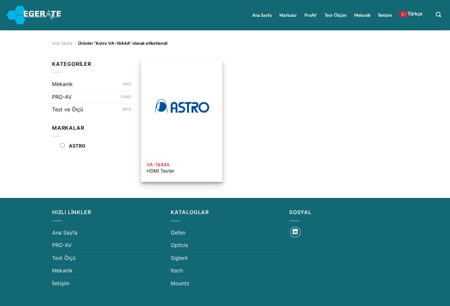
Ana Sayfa (262, 15)
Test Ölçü (63, 258)
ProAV (310, 15)
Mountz (180, 283)
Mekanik (362, 15)
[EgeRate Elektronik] (34, 15)
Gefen (178, 232)
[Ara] (438, 14)
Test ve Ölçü (67, 109)
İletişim (385, 15)
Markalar (288, 15)
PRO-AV (62, 97)
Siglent (179, 258)
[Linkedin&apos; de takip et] (295, 232)
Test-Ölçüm (335, 15)
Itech (177, 270)
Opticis (179, 245)
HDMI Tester (160, 168)
